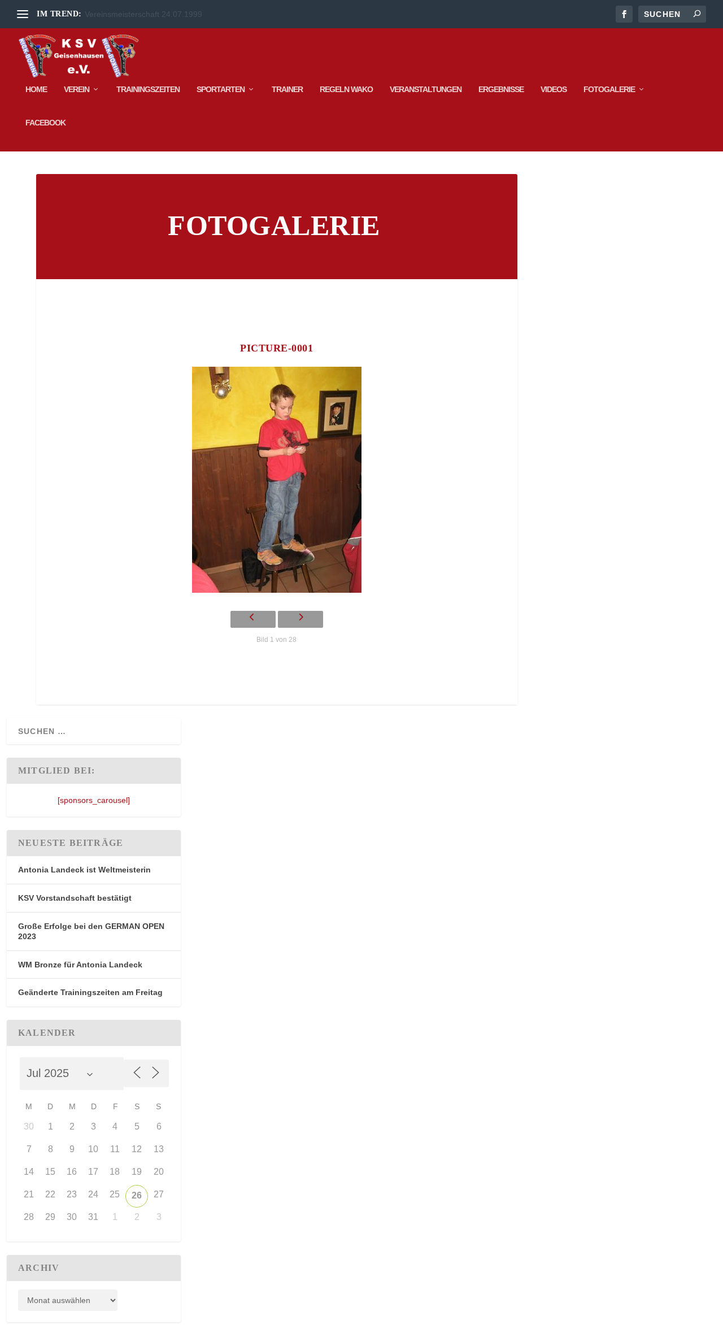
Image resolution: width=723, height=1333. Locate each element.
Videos (554, 89)
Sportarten (221, 89)
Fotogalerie (609, 89)
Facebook (45, 122)
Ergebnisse (501, 89)
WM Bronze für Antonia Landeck (80, 964)
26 (137, 1195)
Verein (76, 89)
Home (36, 89)
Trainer (287, 89)
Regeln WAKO (346, 89)
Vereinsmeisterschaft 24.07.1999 (143, 14)
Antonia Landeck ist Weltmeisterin (84, 869)
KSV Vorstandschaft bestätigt (75, 897)
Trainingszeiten (148, 89)
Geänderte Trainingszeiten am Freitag (90, 992)
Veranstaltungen (425, 89)
